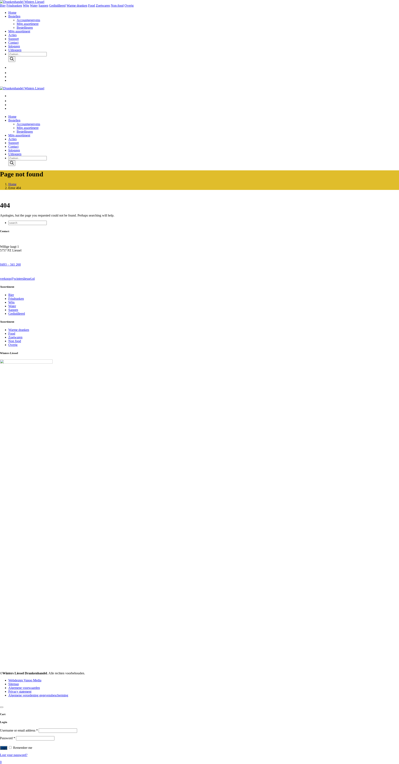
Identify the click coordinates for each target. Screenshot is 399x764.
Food (91, 5)
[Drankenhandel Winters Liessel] (22, 2)
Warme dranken (76, 5)
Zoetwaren (103, 5)
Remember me (22, 747)
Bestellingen (25, 27)
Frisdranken (14, 5)
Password (7, 738)
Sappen (43, 5)
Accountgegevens (28, 20)
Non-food (117, 5)
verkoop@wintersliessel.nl (17, 278)
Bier (3, 5)
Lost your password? (13, 755)
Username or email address (19, 730)
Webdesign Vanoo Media (24, 680)
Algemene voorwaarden (24, 688)
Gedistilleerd (57, 5)
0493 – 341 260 (10, 264)
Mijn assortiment (27, 24)
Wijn (26, 5)
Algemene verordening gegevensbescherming (38, 695)
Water (34, 5)
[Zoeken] (11, 59)
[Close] (1, 707)
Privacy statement (19, 691)
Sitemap (13, 684)
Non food (14, 341)
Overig (129, 5)
